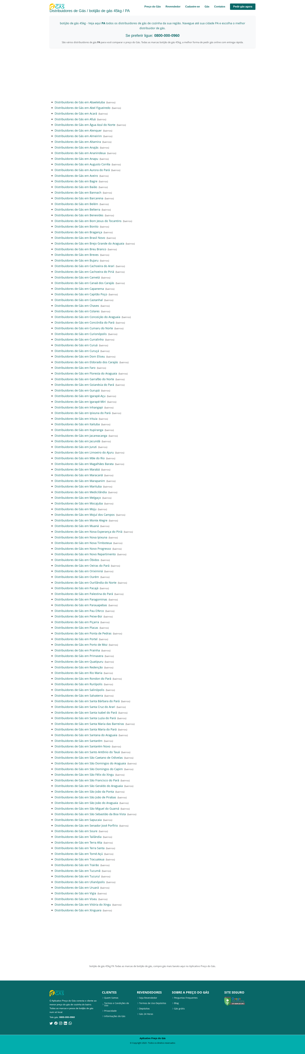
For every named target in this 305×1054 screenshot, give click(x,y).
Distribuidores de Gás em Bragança (78, 232)
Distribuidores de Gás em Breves (77, 255)
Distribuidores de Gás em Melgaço (78, 498)
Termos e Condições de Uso (116, 1004)
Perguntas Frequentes (186, 998)
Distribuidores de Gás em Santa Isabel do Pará (86, 712)
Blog (176, 1003)
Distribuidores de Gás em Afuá (75, 119)
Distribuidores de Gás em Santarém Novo (82, 746)
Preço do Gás (152, 6)
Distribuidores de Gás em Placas (76, 628)
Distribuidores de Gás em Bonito (76, 226)
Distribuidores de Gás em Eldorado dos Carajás (86, 362)
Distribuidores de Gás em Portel (76, 639)
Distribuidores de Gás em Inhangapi (79, 407)
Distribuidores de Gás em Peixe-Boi (78, 616)
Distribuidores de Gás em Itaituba (77, 424)
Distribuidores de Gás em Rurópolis (78, 684)
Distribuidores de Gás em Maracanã (79, 475)
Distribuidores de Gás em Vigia (75, 893)
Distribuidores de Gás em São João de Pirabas (85, 797)
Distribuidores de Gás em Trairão (77, 865)
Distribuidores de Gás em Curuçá (77, 351)
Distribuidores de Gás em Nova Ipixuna (81, 537)
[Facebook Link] (56, 1023)
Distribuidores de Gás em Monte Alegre (81, 520)
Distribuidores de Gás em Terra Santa (80, 848)
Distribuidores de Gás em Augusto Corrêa (82, 164)
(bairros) (110, 102)
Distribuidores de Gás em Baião (76, 187)
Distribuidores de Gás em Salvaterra (79, 695)
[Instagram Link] (60, 1023)
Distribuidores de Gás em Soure (76, 831)
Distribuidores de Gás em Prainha (77, 650)
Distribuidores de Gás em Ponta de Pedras (83, 633)
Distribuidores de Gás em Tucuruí (77, 876)
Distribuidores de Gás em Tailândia (78, 837)
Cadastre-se (192, 6)
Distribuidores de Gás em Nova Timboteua (83, 543)
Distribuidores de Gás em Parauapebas (81, 605)
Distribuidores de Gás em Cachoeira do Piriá (84, 272)
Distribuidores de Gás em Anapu (76, 159)
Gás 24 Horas (146, 1014)
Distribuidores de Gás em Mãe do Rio (80, 458)
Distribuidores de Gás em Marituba (78, 486)
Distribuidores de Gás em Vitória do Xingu (83, 904)
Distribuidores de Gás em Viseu (76, 899)
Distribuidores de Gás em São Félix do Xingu (84, 774)
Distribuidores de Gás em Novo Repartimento (85, 554)
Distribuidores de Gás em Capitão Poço (81, 294)
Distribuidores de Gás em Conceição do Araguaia (87, 317)
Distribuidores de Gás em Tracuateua (79, 859)
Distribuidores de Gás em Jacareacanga (81, 436)
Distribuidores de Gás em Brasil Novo (80, 238)
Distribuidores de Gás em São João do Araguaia (86, 803)
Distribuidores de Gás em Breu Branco (80, 249)
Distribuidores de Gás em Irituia (76, 419)
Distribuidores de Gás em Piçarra (77, 622)
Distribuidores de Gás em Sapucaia (78, 820)
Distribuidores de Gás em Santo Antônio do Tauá (87, 752)
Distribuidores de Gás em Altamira (78, 142)
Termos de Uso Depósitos (152, 1003)
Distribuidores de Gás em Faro (75, 368)
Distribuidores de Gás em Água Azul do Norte (85, 125)
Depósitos (144, 1009)
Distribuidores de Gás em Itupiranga (79, 430)
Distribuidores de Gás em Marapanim (80, 481)
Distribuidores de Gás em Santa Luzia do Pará (85, 718)
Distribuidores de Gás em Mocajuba (79, 503)
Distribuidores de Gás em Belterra (77, 209)
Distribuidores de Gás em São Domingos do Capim (89, 769)
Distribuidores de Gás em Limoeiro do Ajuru (84, 452)
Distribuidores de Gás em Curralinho (79, 339)
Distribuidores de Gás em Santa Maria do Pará (86, 729)
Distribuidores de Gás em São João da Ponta (84, 791)
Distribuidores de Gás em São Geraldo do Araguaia (89, 786)
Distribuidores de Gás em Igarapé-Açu (80, 396)
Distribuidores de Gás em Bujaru (76, 260)
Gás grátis (179, 1009)
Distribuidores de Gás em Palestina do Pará (84, 594)
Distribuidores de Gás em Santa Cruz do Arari (85, 707)
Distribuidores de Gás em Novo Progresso (83, 548)
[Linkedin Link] (65, 1023)
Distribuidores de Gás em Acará (76, 113)
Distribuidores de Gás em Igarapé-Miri (80, 402)
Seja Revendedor (148, 998)
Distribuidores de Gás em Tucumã (77, 871)
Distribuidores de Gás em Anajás (76, 147)
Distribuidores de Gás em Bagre (76, 181)
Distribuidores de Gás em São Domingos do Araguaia (90, 763)
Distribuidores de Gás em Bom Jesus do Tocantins (88, 221)
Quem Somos (111, 998)
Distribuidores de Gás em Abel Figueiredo (82, 108)
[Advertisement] (152, 74)
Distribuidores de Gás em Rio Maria (78, 673)
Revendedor (173, 6)
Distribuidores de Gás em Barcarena (79, 198)
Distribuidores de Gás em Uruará (77, 887)
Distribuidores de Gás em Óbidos (77, 560)
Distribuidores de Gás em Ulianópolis (80, 882)
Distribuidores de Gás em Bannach (78, 192)
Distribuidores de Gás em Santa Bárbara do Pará (87, 701)
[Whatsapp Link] (70, 1023)
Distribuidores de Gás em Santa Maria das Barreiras (89, 724)
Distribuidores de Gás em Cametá (77, 277)
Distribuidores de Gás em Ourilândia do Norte (85, 582)
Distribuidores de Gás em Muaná (77, 526)
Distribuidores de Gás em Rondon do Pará (83, 678)
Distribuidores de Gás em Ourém (77, 577)
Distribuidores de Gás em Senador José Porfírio (86, 825)
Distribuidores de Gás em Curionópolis (81, 334)
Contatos (219, 6)
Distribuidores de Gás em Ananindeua (80, 153)
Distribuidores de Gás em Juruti (76, 447)
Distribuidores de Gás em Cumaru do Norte (84, 328)
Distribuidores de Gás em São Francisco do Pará (87, 780)
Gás (207, 6)
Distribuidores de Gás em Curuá (76, 345)
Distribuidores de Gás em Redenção (79, 667)
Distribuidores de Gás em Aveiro (76, 176)
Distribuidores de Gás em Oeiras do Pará (82, 565)
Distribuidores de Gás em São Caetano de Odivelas (89, 757)
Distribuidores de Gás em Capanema (79, 289)
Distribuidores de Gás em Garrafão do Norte (84, 379)
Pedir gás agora (242, 6)
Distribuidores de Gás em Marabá (77, 469)
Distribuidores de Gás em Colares (77, 311)
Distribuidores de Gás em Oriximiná (79, 571)
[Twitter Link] (51, 1023)
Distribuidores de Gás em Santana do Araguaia (86, 735)
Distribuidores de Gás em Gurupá (77, 390)
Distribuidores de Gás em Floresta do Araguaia (86, 373)
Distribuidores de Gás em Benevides (79, 215)
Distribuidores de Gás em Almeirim (78, 136)
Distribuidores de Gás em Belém (76, 204)
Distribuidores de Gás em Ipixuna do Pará (83, 413)
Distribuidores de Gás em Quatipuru (79, 661)
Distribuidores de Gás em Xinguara (78, 910)
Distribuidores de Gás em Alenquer (78, 130)
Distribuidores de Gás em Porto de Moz (81, 644)
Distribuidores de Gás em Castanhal (79, 300)
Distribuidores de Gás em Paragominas (81, 599)
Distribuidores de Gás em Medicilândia (81, 492)
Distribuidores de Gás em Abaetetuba (80, 102)
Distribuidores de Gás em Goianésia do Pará (84, 385)
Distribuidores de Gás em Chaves (77, 306)
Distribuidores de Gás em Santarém (78, 741)
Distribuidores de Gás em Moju (75, 509)
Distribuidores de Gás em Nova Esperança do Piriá (88, 532)
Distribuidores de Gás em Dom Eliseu (80, 356)
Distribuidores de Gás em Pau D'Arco (79, 611)
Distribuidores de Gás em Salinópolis (79, 690)
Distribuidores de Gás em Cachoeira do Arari (84, 266)
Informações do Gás (114, 1016)
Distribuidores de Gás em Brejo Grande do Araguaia (89, 243)
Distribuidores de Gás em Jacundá (77, 441)
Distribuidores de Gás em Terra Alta (78, 842)
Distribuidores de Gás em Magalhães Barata (84, 464)
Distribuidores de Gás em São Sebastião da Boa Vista (90, 814)
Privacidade (110, 1011)
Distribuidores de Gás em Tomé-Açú (79, 854)
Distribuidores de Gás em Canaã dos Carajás (84, 283)
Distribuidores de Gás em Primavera (79, 656)
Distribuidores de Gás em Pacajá (76, 588)
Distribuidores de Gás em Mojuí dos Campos (85, 515)
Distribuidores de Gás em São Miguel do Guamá (87, 808)
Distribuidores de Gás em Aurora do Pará (82, 170)
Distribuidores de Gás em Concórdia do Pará (84, 322)
